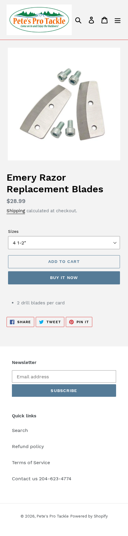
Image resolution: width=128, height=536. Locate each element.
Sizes (13, 231)
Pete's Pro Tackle (53, 516)
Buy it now (64, 277)
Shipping (16, 210)
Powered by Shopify (89, 516)
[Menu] (117, 20)
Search (20, 430)
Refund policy (28, 446)
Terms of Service (31, 462)
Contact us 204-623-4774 (41, 478)
